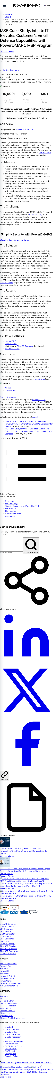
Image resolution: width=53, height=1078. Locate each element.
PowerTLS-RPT (7, 978)
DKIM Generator (7, 934)
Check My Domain (31, 553)
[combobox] (47, 5)
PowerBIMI (5, 973)
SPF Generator (6, 929)
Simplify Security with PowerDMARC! (22, 506)
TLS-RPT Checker (8, 946)
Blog (2, 998)
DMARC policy (6, 282)
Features (4, 968)
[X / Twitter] (26, 716)
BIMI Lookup (5, 941)
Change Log (5, 1013)
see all (35, 417)
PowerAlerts (6, 981)
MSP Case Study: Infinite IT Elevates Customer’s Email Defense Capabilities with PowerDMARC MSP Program (29, 431)
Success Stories (7, 51)
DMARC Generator (8, 924)
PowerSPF (4, 971)
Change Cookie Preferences (12, 1018)
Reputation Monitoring (10, 983)
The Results (10, 511)
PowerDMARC (38, 399)
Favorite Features (13, 513)
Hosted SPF (10, 341)
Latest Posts (10, 390)
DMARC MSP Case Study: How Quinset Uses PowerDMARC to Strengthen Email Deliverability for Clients (29, 423)
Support (4, 996)
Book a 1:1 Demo (8, 1001)
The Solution (10, 508)
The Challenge (11, 503)
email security (35, 214)
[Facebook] (26, 769)
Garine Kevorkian (11, 70)
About (8, 388)
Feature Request (7, 1010)
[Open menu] (4, 5)
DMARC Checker (7, 926)
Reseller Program (8, 1005)
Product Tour (6, 966)
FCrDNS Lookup (7, 943)
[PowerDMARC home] (26, 5)
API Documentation (9, 985)
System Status (6, 1015)
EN (48, 5)
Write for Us (5, 1008)
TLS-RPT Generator (9, 951)
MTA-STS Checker (8, 948)
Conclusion (10, 516)
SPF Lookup (5, 931)
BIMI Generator (7, 938)
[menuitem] (29, 1041)
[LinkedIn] (26, 662)
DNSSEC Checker (8, 953)
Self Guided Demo (8, 963)
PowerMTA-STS (7, 976)
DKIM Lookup (6, 936)
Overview (9, 501)
